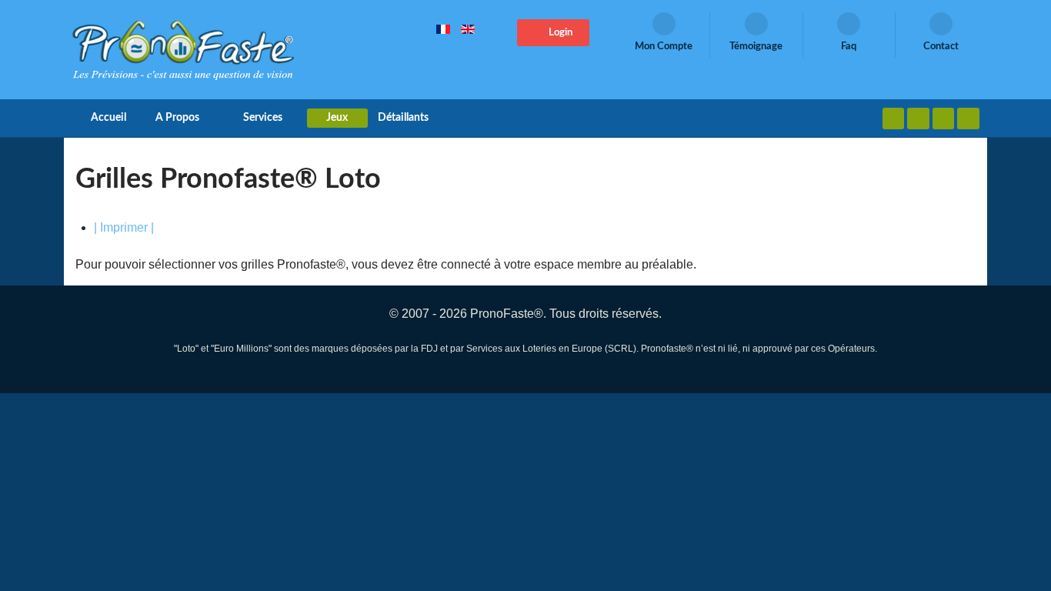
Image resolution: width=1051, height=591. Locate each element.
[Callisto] (183, 48)
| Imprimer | (124, 227)
